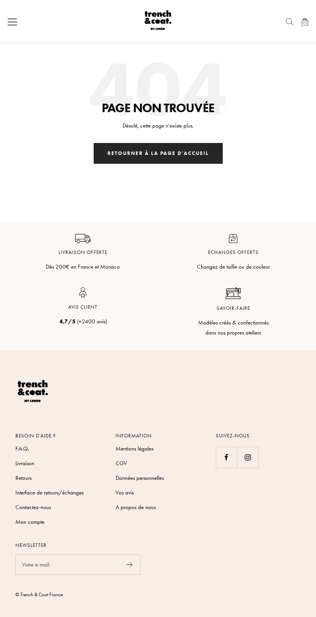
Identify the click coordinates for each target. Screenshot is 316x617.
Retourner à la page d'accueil (158, 153)
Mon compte (29, 521)
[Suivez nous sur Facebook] (226, 457)
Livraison (24, 463)
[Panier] (305, 22)
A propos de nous (136, 507)
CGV (121, 463)
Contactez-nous (33, 507)
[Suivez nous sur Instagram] (247, 457)
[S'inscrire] (129, 564)
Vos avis (125, 492)
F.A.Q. (22, 448)
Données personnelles (140, 477)
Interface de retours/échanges (49, 492)
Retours (23, 477)
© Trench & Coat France (39, 594)
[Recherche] (290, 22)
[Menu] (12, 22)
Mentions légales (134, 448)
